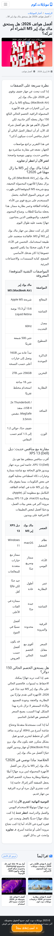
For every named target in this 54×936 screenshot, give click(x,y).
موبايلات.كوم (40, 4)
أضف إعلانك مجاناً (25, 928)
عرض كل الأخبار (9, 856)
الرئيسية (48, 13)
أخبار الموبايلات (35, 13)
